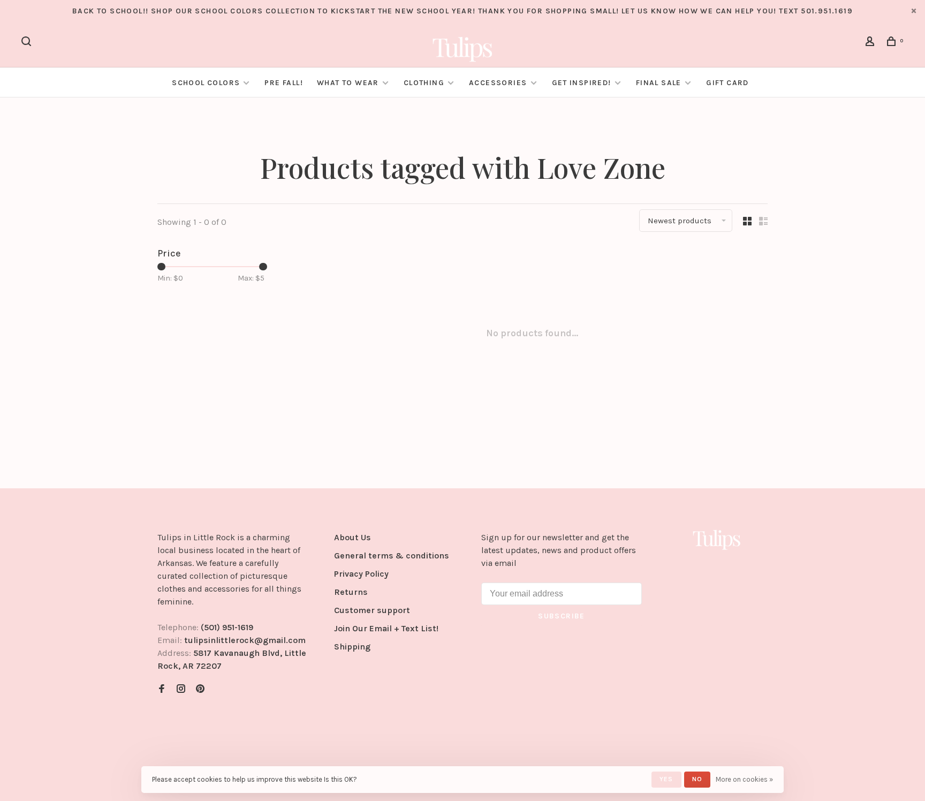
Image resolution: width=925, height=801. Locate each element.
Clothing (424, 82)
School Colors (206, 82)
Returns (351, 592)
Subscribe (561, 616)
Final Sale (660, 82)
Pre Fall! (283, 82)
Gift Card (727, 82)
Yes (666, 779)
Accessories (498, 82)
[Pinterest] (200, 689)
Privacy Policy (361, 574)
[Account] (871, 43)
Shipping (352, 646)
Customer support (372, 610)
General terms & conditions (391, 555)
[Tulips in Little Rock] (717, 539)
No (697, 779)
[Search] (27, 43)
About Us (352, 537)
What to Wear (348, 82)
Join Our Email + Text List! (386, 628)
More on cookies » (744, 779)
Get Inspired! (581, 82)
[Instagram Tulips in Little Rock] (181, 689)
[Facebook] (161, 689)
